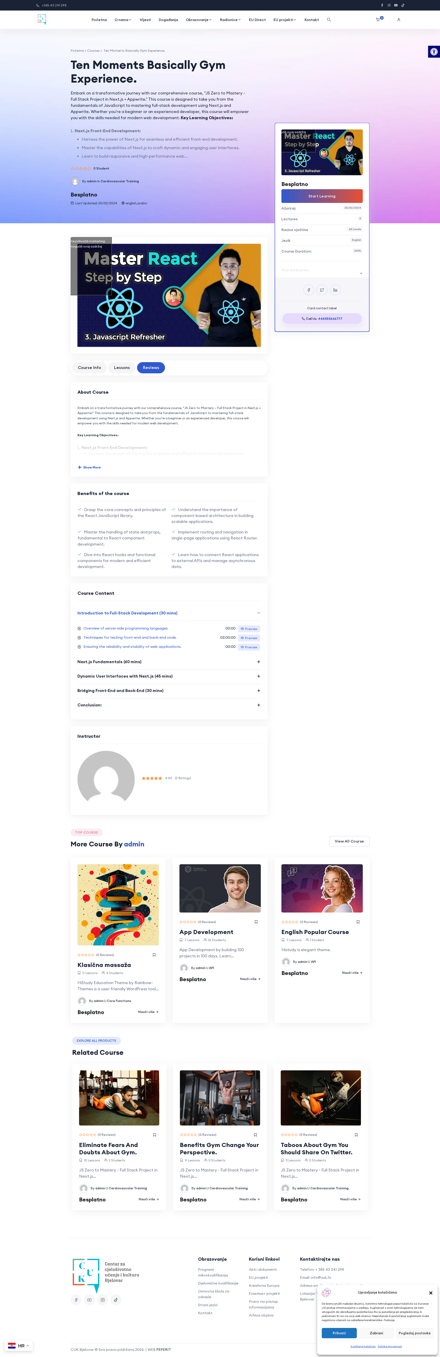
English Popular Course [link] (315, 932)
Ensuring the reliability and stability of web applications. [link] (132, 646)
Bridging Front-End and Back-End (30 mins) (120, 690)
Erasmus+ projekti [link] (264, 1293)
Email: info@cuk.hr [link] (315, 1277)
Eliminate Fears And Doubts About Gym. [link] (108, 1148)
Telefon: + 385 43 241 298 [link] (322, 1269)
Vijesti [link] (145, 19)
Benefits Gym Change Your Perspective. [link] (219, 1148)
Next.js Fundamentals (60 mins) (109, 661)
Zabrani (376, 1333)
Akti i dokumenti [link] (263, 1269)
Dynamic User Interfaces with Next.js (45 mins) (125, 676)
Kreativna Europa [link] (264, 1285)
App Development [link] (206, 932)
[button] (431, 1292)
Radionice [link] (229, 19)
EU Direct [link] (257, 19)
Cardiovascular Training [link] (120, 181)
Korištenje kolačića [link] (363, 1346)
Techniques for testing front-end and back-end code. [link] (130, 637)
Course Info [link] (89, 367)
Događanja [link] (168, 19)
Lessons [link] (122, 367)
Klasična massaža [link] (104, 965)
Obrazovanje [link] (197, 19)
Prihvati (339, 1333)
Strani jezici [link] (207, 1305)
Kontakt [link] (312, 19)
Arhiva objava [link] (261, 1315)
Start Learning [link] (322, 196)
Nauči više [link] (146, 1012)
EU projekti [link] (283, 19)
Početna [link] (99, 19)
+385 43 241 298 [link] (54, 5)
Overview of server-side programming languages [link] (125, 628)
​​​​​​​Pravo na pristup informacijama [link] (263, 1304)
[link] (434, 52)
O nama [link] (121, 19)
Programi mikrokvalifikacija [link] (213, 1272)
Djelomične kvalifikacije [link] (218, 1283)
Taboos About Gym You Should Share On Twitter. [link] (316, 1148)
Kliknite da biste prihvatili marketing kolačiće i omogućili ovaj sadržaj (77, 243)
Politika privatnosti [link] (390, 1346)
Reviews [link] (151, 367)
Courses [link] (93, 50)
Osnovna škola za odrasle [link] (213, 1294)
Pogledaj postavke (415, 1333)
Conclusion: (89, 705)
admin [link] (91, 181)
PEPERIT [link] (163, 1349)
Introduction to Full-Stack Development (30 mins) (127, 613)
